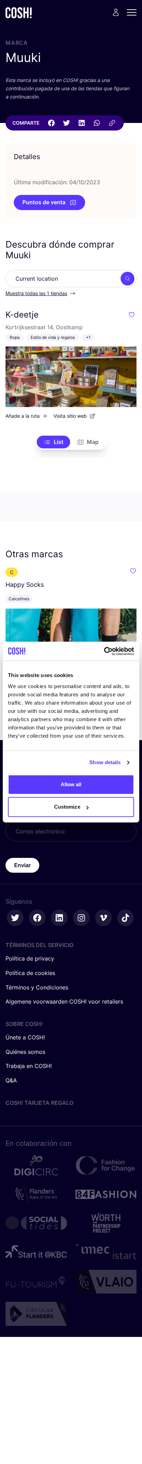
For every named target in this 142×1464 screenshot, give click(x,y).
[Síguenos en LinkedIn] (59, 918)
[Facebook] (51, 123)
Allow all (71, 784)
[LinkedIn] (81, 123)
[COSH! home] (19, 12)
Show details (105, 762)
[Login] (116, 12)
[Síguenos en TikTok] (125, 918)
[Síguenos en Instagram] (81, 918)
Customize (67, 807)
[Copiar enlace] (112, 123)
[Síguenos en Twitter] (15, 918)
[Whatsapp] (96, 123)
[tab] (53, 442)
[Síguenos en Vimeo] (103, 918)
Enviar (22, 865)
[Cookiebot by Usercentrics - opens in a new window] (104, 651)
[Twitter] (66, 123)
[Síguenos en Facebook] (37, 918)
